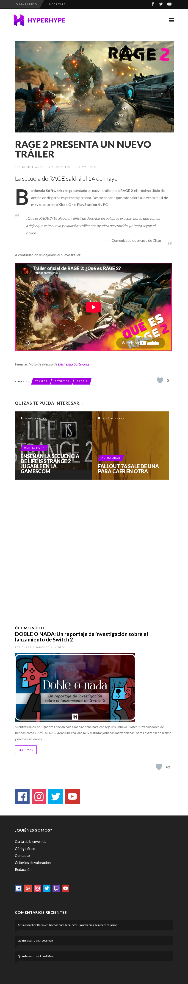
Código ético (25, 848)
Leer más (26, 749)
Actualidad (111, 457)
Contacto (22, 855)
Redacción (23, 869)
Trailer (41, 381)
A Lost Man (46, 940)
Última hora (85, 167)
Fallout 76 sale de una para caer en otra (128, 469)
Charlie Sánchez (35, 647)
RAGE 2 (82, 381)
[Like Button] (160, 380)
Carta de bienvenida (30, 841)
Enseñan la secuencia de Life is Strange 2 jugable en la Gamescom (50, 464)
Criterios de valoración (33, 862)
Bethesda (62, 381)
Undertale (56, 4)
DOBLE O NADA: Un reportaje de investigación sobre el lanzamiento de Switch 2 (81, 637)
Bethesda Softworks (73, 364)
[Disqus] (93, 546)
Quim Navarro (26, 940)
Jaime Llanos (32, 167)
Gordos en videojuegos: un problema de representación (83, 925)
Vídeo (59, 647)
